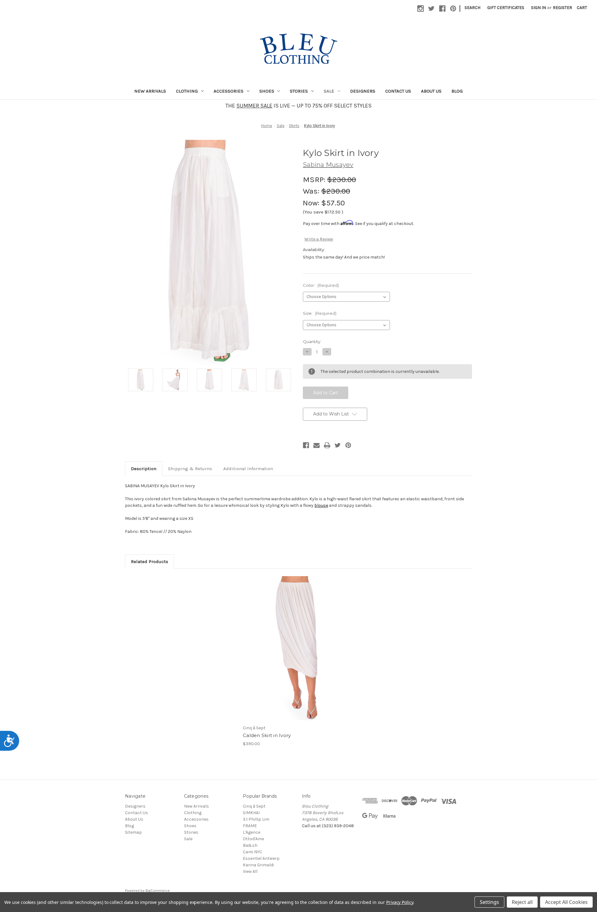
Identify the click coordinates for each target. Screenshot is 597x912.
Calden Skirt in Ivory (267, 735)
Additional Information (248, 468)
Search (472, 7)
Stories (299, 91)
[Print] (327, 445)
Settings (489, 902)
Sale (329, 91)
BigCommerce (158, 890)
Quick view (293, 642)
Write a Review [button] (318, 239)
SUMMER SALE (254, 105)
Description (143, 468)
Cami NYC (252, 852)
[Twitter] (338, 445)
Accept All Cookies (566, 902)
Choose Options (298, 653)
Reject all (522, 902)
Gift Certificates (505, 7)
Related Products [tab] (149, 561)
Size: (319, 313)
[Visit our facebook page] (442, 8)
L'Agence (251, 832)
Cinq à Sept (254, 806)
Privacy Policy (399, 902)
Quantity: (312, 341)
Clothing (187, 91)
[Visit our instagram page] (420, 8)
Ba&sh (250, 845)
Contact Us (398, 91)
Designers (362, 91)
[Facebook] (306, 445)
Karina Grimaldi (258, 865)
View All (250, 871)
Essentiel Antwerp (261, 858)
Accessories (228, 91)
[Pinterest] (348, 445)
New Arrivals (150, 91)
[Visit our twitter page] (431, 8)
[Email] (316, 445)
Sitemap (133, 832)
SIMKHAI (251, 812)
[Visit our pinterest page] (453, 8)
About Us (431, 91)
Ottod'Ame (253, 838)
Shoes (266, 91)
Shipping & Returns (190, 468)
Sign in (538, 7)
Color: (321, 285)
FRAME (250, 825)
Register (562, 7)
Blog (457, 91)
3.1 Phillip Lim (256, 819)
